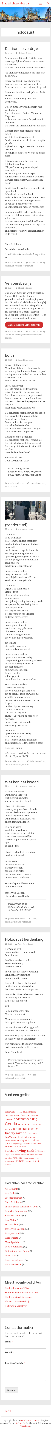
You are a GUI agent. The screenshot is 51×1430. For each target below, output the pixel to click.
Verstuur (11, 1390)
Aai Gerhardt (11, 1189)
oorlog (20, 1140)
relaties (26, 1143)
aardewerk (10, 1111)
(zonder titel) (16, 525)
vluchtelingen (29, 1158)
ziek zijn (36, 1161)
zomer (8, 1165)
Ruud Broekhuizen (14, 1260)
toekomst (38, 1155)
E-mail (9, 1352)
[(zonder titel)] (25, 519)
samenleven (36, 1143)
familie (8, 764)
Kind (7, 486)
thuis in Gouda (27, 1155)
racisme (13, 486)
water (28, 1161)
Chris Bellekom (25, 53)
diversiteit (9, 1119)
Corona (25, 1115)
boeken (16, 1115)
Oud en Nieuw (32, 1140)
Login (8, 1411)
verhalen (8, 1158)
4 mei (33, 919)
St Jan (7, 1155)
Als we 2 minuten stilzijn (17, 1301)
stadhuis (21, 1146)
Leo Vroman (11, 1137)
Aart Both (10, 1193)
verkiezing (17, 1158)
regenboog (17, 1144)
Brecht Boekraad (25, 360)
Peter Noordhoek (25, 944)
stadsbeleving (15, 1151)
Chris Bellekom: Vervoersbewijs (24, 325)
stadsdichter (36, 1151)
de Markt (34, 1115)
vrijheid (18, 266)
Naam (9, 1341)
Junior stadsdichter (29, 335)
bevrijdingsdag (29, 1112)
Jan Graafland (12, 1224)
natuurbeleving (10, 1140)
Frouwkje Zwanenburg (16, 1211)
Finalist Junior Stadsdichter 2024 (21, 1206)
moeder (33, 1137)
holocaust (9, 266)
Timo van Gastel (13, 1264)
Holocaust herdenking (24, 939)
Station (25, 764)
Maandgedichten (13, 1242)
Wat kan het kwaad (22, 782)
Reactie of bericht (15, 1363)
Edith (9, 355)
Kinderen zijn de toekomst (18, 1297)
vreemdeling (9, 1161)
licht (20, 1137)
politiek (8, 1143)
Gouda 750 (24, 1124)
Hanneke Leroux (25, 529)
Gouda (8, 335)
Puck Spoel (10, 1255)
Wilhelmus (28, 266)
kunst (35, 1134)
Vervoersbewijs (18, 283)
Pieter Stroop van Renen (17, 1251)
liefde (26, 1137)
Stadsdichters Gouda (15, 3)
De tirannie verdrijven (23, 48)
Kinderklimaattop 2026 (17, 1288)
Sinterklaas (10, 1146)
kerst (30, 1134)
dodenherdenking (37, 263)
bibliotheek (9, 1115)
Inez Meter (8, 1129)
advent (19, 1112)
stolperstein (20, 1078)
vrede (37, 1158)
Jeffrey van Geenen (26, 786)
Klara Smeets (11, 1237)
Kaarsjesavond (15, 1133)
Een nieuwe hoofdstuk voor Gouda (22, 1292)
